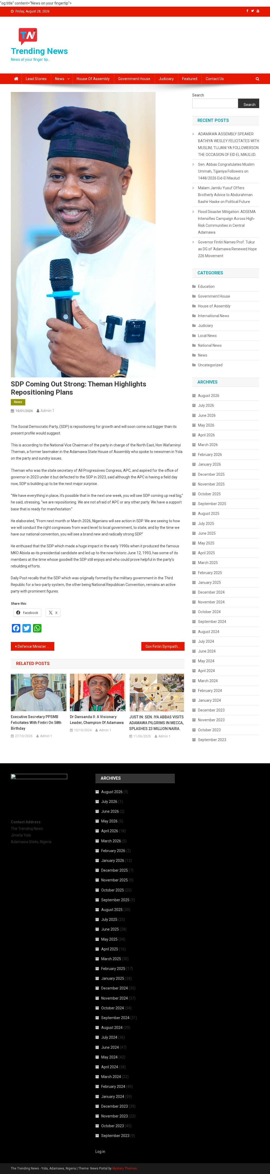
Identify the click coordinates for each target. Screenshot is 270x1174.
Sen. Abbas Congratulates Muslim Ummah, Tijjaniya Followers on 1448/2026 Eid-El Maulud (226, 171)
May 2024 (206, 661)
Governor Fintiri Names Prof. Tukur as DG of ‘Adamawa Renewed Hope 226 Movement (227, 249)
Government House (134, 79)
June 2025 (207, 533)
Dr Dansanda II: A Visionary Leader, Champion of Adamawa (97, 720)
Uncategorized (210, 365)
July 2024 (206, 641)
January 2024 (209, 700)
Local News (207, 336)
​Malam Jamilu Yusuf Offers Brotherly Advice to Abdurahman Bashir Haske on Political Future (225, 195)
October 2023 (209, 730)
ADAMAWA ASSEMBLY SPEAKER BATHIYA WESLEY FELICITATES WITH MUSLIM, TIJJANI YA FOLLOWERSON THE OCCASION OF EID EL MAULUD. (228, 144)
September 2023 (212, 740)
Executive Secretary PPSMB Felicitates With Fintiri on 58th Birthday (36, 723)
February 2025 (210, 573)
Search (198, 95)
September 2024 (212, 622)
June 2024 (207, 651)
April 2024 (206, 671)
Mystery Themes (124, 1168)
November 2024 (211, 602)
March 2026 (208, 445)
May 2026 (206, 425)
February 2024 (210, 690)
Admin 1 (47, 411)
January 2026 (209, 464)
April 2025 (206, 553)
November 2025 (211, 484)
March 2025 (208, 563)
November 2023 (211, 720)
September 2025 (212, 504)
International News (213, 316)
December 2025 (211, 474)
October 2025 (209, 494)
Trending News (39, 51)
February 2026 (210, 454)
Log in (100, 1151)
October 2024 (209, 612)
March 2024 (208, 681)
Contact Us (215, 79)
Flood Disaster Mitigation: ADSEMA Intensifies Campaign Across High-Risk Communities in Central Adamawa (227, 222)
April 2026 (206, 435)
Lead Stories (36, 79)
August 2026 (208, 396)
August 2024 (208, 632)
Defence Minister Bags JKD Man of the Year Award (36, 646)
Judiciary (166, 79)
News (59, 79)
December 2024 (211, 592)
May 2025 (206, 543)
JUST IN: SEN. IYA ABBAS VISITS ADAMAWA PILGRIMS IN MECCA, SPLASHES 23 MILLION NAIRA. (156, 723)
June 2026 (207, 415)
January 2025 (209, 582)
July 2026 (206, 405)
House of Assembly (93, 79)
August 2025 (208, 513)
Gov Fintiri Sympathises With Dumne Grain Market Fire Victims (165, 646)
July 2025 (206, 523)
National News (210, 345)
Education (206, 286)
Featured (189, 79)
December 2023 (211, 710)
